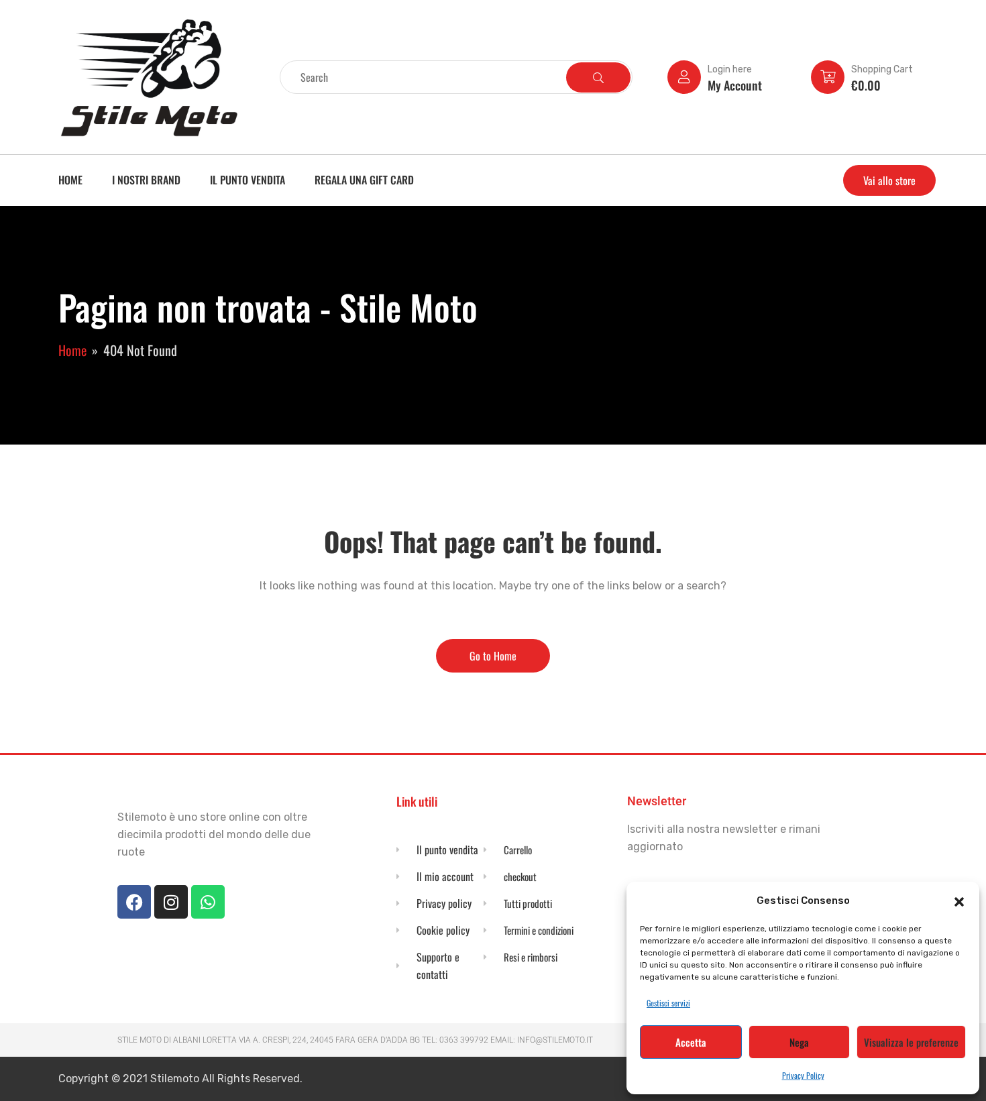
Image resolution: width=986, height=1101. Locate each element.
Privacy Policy (803, 1075)
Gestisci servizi (668, 1002)
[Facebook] (134, 902)
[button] (959, 900)
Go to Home (493, 656)
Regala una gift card (364, 180)
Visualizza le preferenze (911, 1042)
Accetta (690, 1042)
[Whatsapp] (208, 902)
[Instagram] (171, 902)
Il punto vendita (247, 180)
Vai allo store (889, 180)
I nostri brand (146, 180)
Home (70, 180)
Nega (799, 1042)
